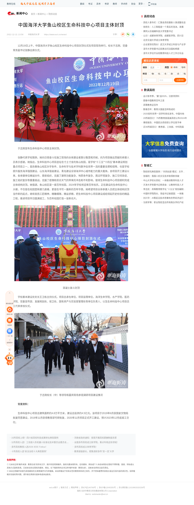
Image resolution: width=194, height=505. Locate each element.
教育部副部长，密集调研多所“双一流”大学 (94, 451)
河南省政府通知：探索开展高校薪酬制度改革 (95, 437)
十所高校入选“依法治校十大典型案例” (29, 451)
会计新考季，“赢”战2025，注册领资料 (161, 96)
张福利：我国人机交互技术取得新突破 (161, 176)
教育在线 (11, 4)
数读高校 (149, 90)
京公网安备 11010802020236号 (132, 488)
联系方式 (64, 488)
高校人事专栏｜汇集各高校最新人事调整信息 (164, 22)
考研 (107, 4)
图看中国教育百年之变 (153, 100)
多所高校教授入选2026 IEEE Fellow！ (29, 447)
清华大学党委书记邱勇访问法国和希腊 (161, 49)
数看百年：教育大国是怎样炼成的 (159, 109)
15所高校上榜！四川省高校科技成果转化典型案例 (34, 437)
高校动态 (149, 16)
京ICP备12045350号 (107, 488)
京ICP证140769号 (88, 488)
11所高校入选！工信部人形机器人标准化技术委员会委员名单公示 (42, 442)
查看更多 (9, 342)
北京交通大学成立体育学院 (156, 40)
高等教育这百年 (150, 105)
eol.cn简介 (53, 488)
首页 (33, 14)
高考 (98, 4)
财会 (133, 4)
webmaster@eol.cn (100, 494)
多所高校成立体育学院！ (86, 447)
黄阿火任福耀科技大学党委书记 (158, 31)
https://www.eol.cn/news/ (55, 34)
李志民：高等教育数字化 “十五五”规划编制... (164, 189)
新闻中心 (42, 14)
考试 (90, 4)
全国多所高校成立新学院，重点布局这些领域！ (96, 442)
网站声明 (74, 488)
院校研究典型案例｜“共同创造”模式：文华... (164, 171)
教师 (115, 4)
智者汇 (148, 165)
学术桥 (124, 4)
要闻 (82, 4)
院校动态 (52, 14)
